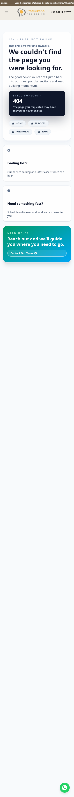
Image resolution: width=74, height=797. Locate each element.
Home (19, 123)
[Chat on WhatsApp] (65, 788)
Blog (44, 131)
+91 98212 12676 (61, 12)
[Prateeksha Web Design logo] (31, 12)
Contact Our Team (21, 253)
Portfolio (22, 131)
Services (40, 123)
